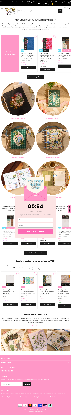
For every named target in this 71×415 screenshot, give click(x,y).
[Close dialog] (54, 175)
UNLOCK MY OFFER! (35, 231)
